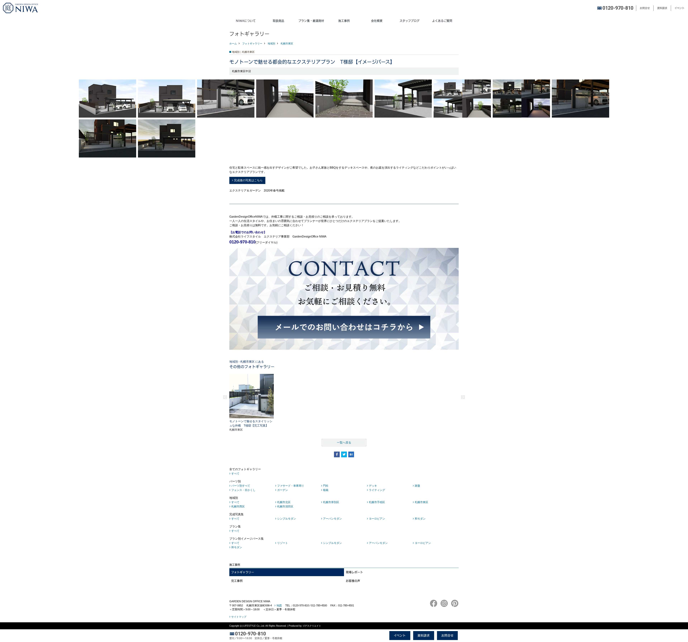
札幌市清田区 (285, 506)
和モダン (420, 518)
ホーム (233, 43)
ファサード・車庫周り (290, 485)
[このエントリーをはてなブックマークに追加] (351, 454)
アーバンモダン (332, 518)
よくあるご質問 (442, 21)
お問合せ (645, 8)
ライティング (377, 489)
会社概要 (377, 21)
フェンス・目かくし (243, 489)
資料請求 (662, 8)
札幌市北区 (284, 502)
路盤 (417, 485)
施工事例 (344, 21)
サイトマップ (238, 616)
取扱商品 (278, 21)
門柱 (325, 485)
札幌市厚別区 (331, 502)
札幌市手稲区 (377, 502)
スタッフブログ (409, 21)
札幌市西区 (238, 506)
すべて (235, 473)
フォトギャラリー (252, 43)
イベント (679, 8)
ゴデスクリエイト (311, 625)
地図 (279, 605)
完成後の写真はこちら (248, 180)
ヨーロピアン (377, 518)
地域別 (271, 43)
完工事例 (237, 581)
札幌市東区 (287, 43)
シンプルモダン (286, 518)
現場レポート (354, 572)
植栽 (325, 489)
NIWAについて (246, 21)
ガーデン (282, 489)
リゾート (282, 542)
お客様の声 (353, 581)
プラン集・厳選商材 (311, 21)
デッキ (373, 485)
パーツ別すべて (240, 485)
